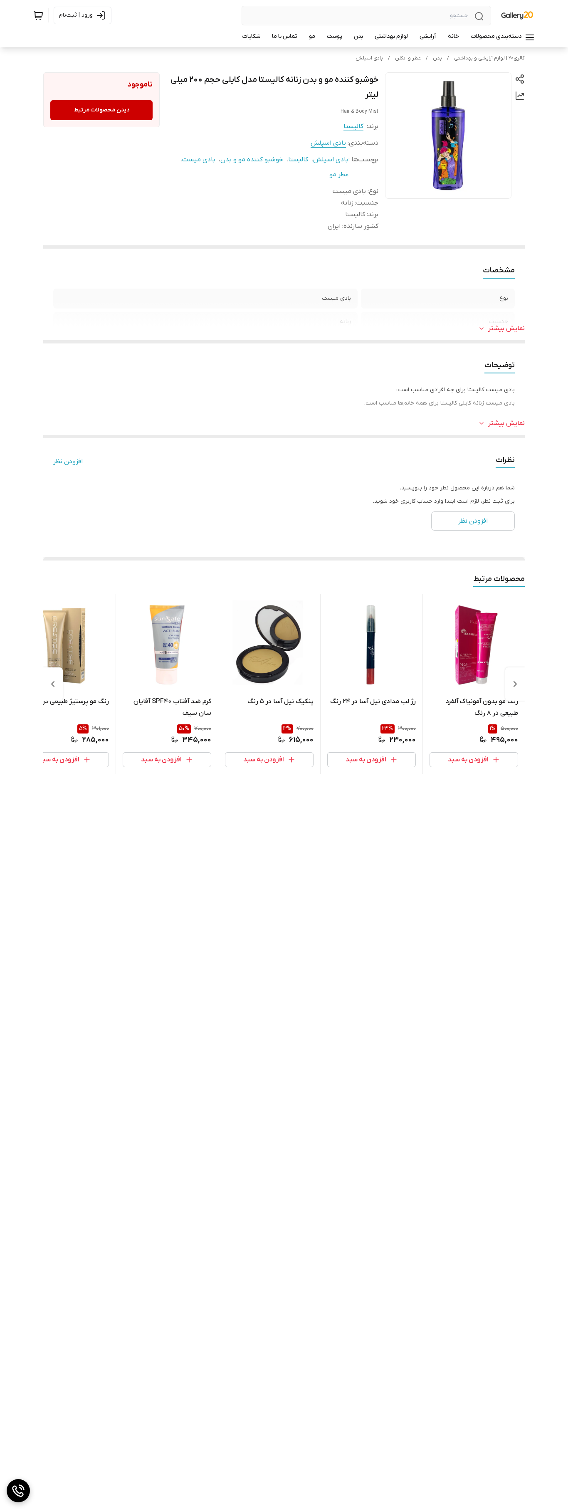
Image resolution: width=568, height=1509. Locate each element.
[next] (53, 684)
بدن (437, 58)
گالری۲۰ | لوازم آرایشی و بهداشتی (489, 58)
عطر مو (338, 174)
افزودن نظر (68, 461)
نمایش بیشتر (506, 328)
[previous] (515, 684)
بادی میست (198, 160)
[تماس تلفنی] (18, 1490)
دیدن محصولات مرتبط (101, 110)
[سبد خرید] (38, 15)
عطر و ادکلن (408, 58)
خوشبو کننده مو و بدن (251, 160)
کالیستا (353, 126)
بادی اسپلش (369, 58)
